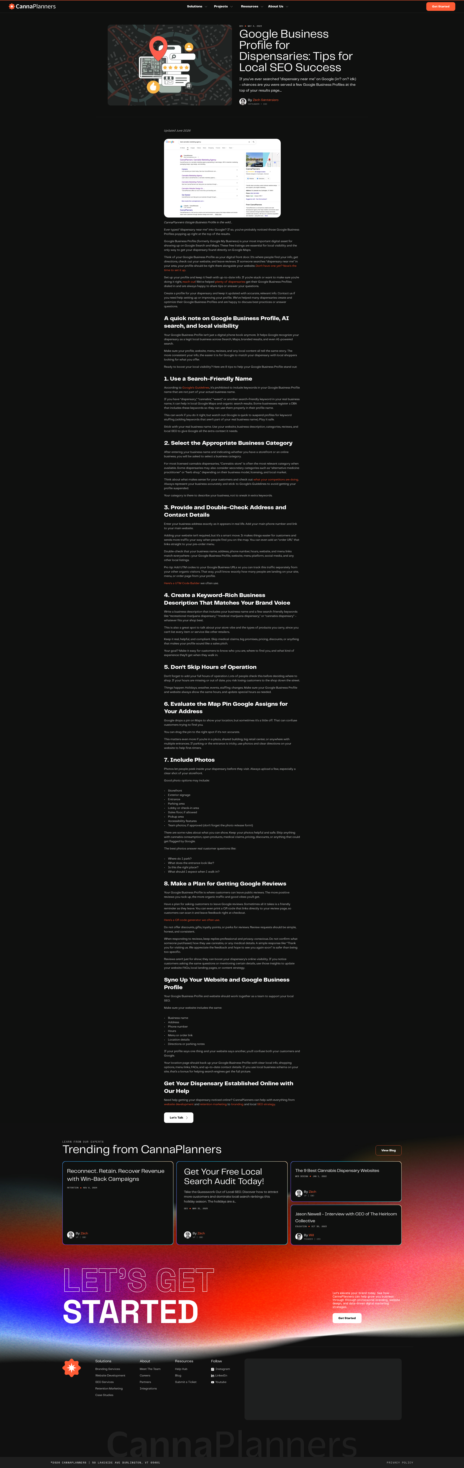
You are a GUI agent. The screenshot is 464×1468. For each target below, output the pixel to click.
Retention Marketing (109, 1388)
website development (179, 1104)
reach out (189, 281)
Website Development (110, 1375)
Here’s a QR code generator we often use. (192, 920)
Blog (178, 1375)
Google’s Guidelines (195, 387)
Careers (145, 1375)
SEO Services (104, 1382)
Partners (145, 1382)
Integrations (148, 1388)
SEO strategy (266, 1104)
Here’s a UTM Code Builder (182, 583)
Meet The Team (150, 1369)
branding (237, 1104)
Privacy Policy (400, 1462)
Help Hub (181, 1369)
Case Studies (104, 1395)
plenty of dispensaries (229, 281)
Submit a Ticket (185, 1382)
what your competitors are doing (275, 479)
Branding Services (107, 1369)
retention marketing (213, 1104)
